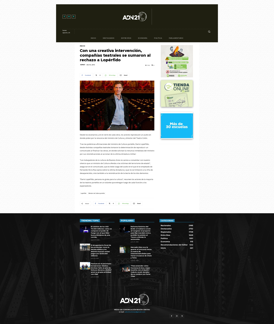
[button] (209, 31)
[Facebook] (64, 16)
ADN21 (82, 64)
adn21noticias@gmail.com (135, 312)
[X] (73, 16)
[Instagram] (69, 16)
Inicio (82, 46)
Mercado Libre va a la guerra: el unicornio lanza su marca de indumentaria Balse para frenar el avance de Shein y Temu (141, 252)
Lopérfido (83, 193)
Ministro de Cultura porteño (97, 193)
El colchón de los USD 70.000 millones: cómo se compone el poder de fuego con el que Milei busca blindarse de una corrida (101, 232)
